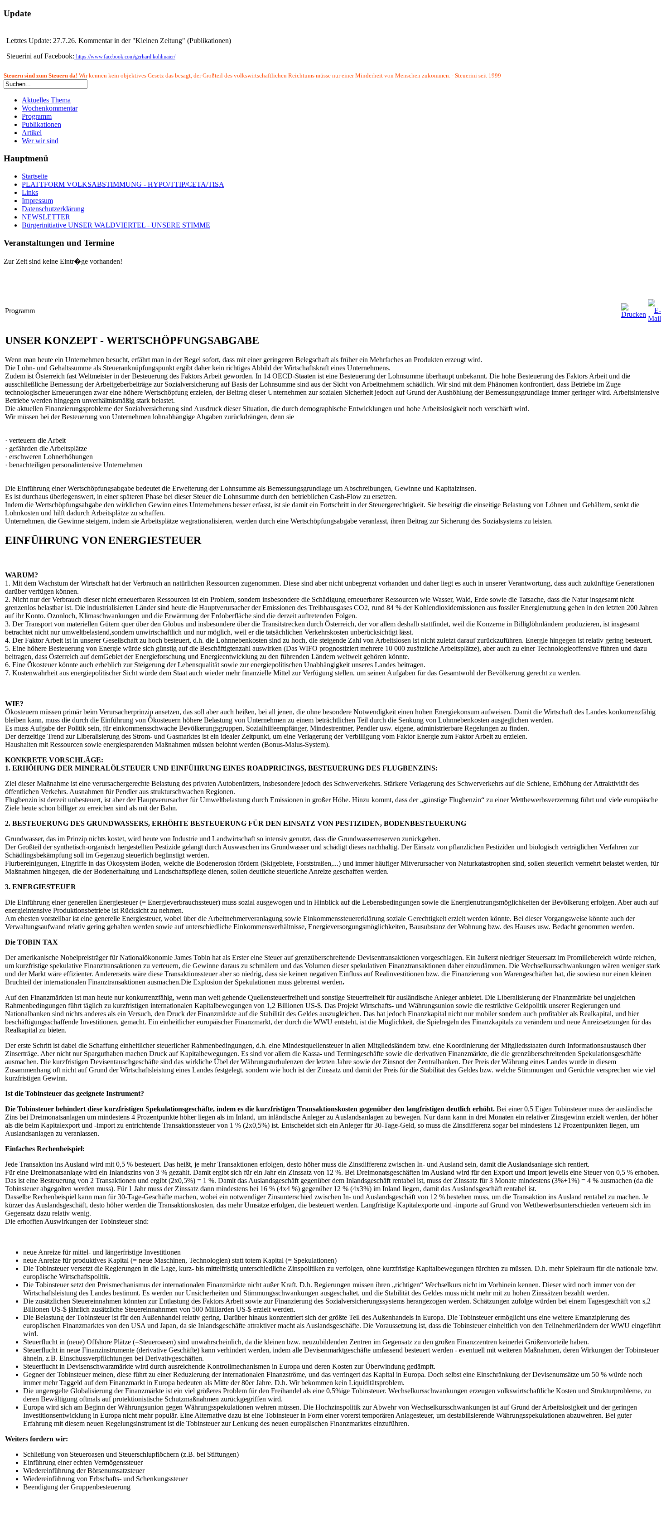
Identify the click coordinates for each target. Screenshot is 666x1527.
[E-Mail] (654, 318)
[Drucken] (633, 314)
